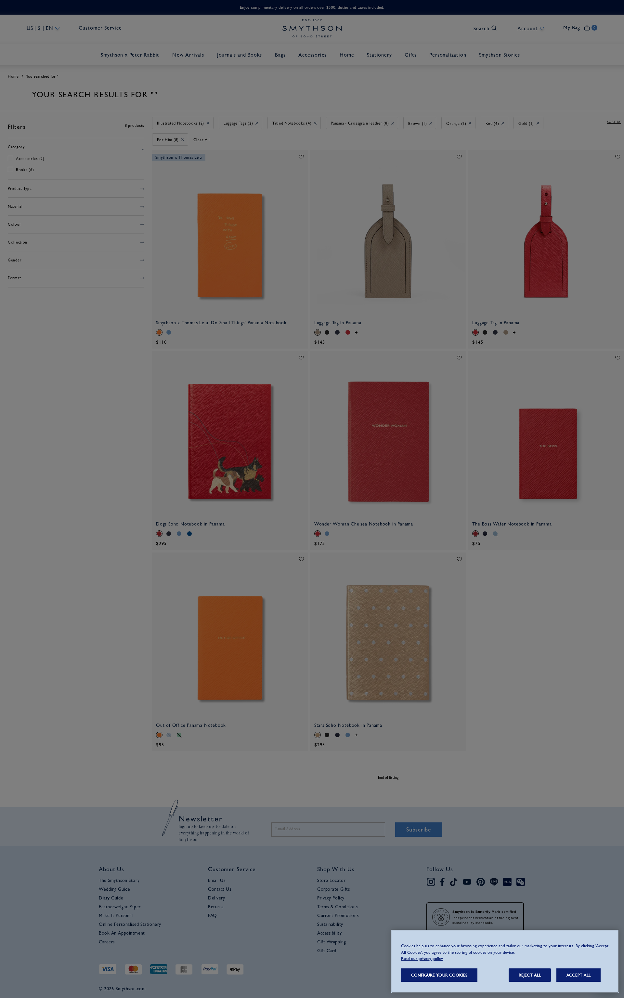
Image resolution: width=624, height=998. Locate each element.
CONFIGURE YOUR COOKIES (439, 975)
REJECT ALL (530, 975)
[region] (505, 961)
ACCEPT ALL (578, 975)
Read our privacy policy (422, 958)
